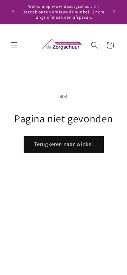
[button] (14, 45)
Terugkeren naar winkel (63, 144)
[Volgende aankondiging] (114, 11)
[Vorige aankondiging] (13, 11)
